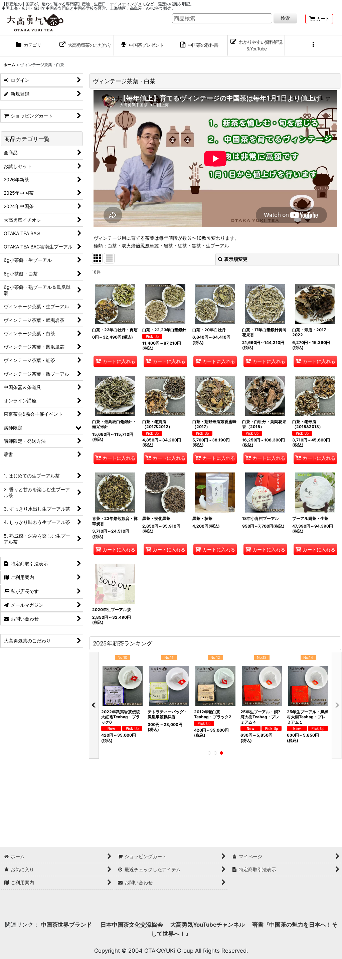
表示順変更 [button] (235, 259)
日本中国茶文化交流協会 (132, 924)
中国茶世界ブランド (67, 924)
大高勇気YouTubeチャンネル (207, 924)
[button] (313, 45)
